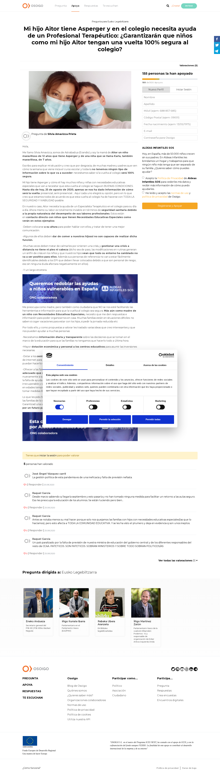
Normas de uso (76, 705)
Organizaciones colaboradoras (86, 700)
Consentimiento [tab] (65, 365)
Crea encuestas (166, 695)
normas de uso (180, 193)
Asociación (119, 690)
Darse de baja (189, 768)
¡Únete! (176, 5)
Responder (35, 484)
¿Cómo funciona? (31, 768)
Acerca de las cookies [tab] (154, 365)
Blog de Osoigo (77, 685)
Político (117, 685)
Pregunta (61, 5)
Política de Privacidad (170, 178)
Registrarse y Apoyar (170, 205)
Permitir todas (153, 419)
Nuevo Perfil (156, 89)
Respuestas (91, 5)
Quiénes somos (77, 690)
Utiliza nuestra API (78, 719)
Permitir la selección (110, 419)
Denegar (67, 419)
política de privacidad (155, 196)
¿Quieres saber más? (80, 695)
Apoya (75, 5)
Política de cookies (79, 714)
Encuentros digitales (170, 700)
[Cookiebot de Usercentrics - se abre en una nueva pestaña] (161, 355)
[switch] (93, 407)
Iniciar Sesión (183, 89)
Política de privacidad (80, 709)
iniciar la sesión (48, 455)
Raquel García (41, 493)
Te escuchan (110, 5)
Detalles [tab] (110, 365)
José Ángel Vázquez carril (49, 473)
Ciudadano (119, 695)
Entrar (189, 6)
